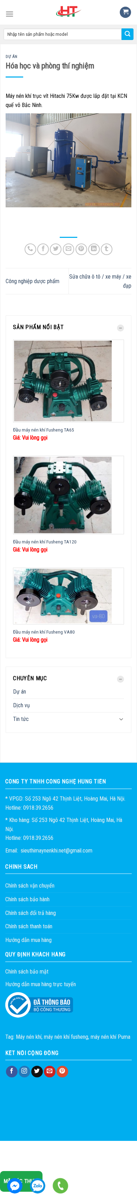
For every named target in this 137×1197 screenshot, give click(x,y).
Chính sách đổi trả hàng (30, 913)
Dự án (19, 691)
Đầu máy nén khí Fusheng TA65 (43, 430)
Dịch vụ (21, 705)
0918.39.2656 (37, 1185)
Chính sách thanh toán (28, 926)
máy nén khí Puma (110, 1037)
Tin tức (21, 719)
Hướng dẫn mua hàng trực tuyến (40, 984)
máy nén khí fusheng (66, 1037)
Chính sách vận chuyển (29, 885)
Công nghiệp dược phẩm (32, 281)
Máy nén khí (28, 1037)
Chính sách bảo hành (27, 899)
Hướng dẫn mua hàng (28, 940)
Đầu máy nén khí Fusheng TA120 (45, 541)
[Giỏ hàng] (125, 12)
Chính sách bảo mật (26, 971)
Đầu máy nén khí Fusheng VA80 (44, 632)
